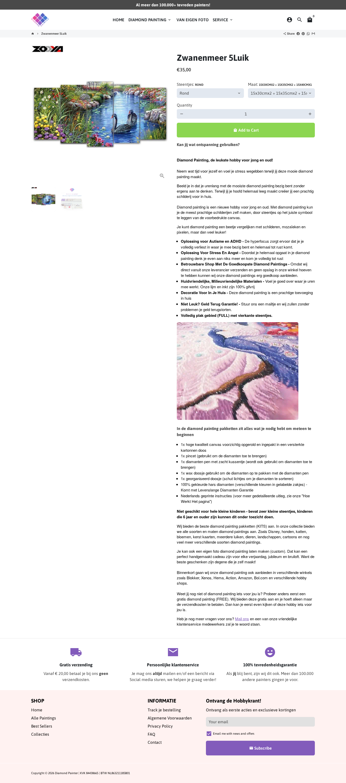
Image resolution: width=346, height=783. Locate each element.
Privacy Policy (160, 726)
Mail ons (242, 618)
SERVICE (223, 19)
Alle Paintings (43, 718)
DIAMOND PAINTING (149, 19)
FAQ (151, 734)
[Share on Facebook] (298, 33)
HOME (118, 19)
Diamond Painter (66, 773)
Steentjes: (190, 84)
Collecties (40, 734)
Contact (155, 742)
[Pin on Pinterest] (303, 33)
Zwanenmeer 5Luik (54, 33)
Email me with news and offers (233, 733)
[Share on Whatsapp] (308, 33)
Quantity (184, 105)
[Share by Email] (313, 33)
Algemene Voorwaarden (170, 718)
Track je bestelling (164, 710)
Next (162, 114)
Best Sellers (41, 726)
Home (36, 710)
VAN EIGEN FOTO (193, 19)
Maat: (280, 84)
